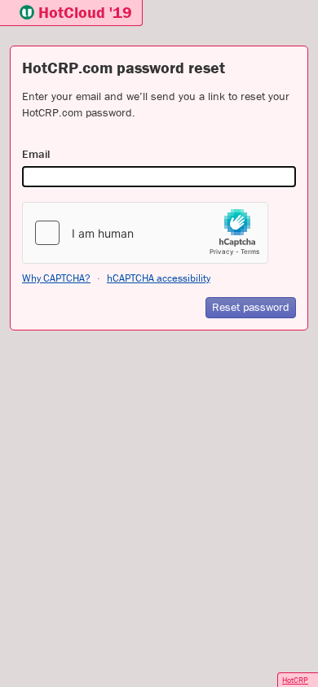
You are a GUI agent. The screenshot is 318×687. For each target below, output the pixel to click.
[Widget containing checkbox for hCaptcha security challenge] (145, 233)
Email (36, 154)
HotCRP (295, 680)
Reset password (250, 307)
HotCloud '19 (85, 12)
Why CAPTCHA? (56, 278)
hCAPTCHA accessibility (158, 278)
